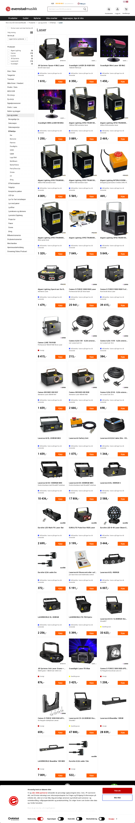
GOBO (12, 150)
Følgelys (11, 187)
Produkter (13, 18)
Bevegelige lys (13, 119)
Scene (10, 227)
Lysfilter (11, 207)
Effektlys (53, 23)
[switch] (61, 818)
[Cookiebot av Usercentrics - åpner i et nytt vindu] (13, 818)
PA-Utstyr (11, 95)
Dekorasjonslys (14, 127)
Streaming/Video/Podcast (17, 251)
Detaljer (111, 819)
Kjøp (60, 81)
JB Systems (14, 58)
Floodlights (13, 146)
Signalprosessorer (14, 103)
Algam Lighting (15, 50)
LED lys (11, 195)
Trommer (10, 79)
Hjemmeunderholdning (15, 247)
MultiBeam (13, 161)
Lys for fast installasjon (17, 199)
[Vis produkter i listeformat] (31, 33)
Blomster (13, 139)
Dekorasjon (12, 123)
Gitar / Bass (11, 71)
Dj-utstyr (10, 99)
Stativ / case (12, 107)
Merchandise (12, 243)
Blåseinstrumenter (14, 235)
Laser (61, 23)
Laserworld (14, 61)
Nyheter (37, 18)
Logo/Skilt (13, 157)
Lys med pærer (13, 203)
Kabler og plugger (13, 111)
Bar (11, 135)
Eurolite (13, 56)
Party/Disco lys (15, 168)
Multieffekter (14, 165)
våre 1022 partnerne (39, 793)
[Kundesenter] (108, 9)
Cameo (13, 53)
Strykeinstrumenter (14, 239)
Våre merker (51, 18)
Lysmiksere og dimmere (17, 211)
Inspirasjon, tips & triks (73, 18)
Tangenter (11, 75)
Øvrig (11, 180)
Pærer (10, 223)
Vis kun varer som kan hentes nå (21, 28)
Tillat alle (117, 791)
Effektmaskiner (14, 183)
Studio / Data (12, 87)
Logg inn (117, 10)
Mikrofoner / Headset (15, 83)
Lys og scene (42, 23)
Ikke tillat (117, 797)
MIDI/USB (11, 91)
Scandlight (14, 64)
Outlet (25, 18)
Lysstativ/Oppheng (15, 215)
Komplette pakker (15, 191)
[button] (67, 3)
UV (11, 176)
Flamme (12, 143)
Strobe (12, 172)
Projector (11, 219)
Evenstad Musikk (20, 23)
